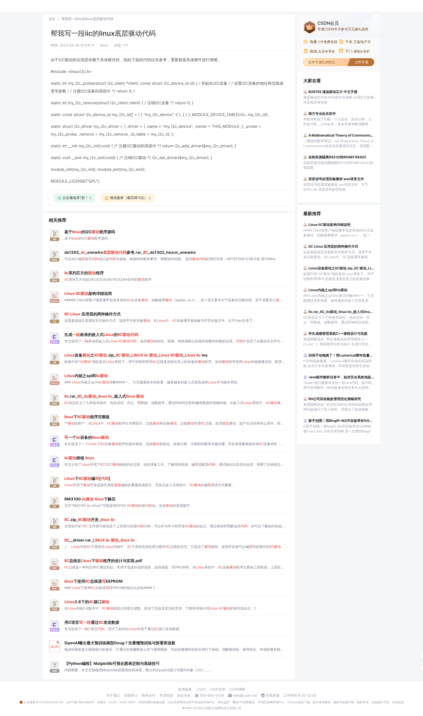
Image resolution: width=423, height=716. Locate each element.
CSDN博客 (237, 689)
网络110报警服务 (244, 702)
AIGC (104, 45)
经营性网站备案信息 (152, 702)
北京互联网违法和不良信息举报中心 (191, 702)
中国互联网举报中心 (271, 702)
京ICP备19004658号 (80, 702)
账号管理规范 (321, 702)
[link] (52, 19)
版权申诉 (363, 702)
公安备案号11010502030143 (43, 702)
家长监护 (224, 702)
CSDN (201, 689)
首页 (52, 19)
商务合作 (148, 695)
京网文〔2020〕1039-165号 (116, 702)
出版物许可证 (380, 702)
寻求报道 (166, 695)
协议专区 (184, 695)
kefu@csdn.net (245, 695)
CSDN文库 (217, 689)
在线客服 (273, 695)
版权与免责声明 (343, 702)
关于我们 (113, 695)
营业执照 (398, 702)
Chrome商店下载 (298, 702)
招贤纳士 (131, 695)
